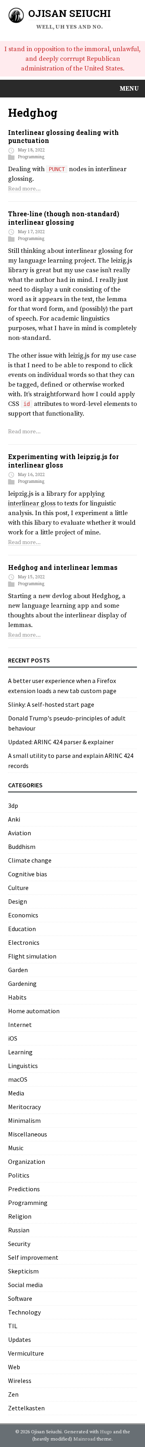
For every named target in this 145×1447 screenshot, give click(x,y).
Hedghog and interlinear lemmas (63, 567)
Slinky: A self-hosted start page (51, 704)
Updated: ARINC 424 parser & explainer (61, 742)
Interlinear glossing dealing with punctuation (63, 136)
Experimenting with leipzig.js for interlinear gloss (63, 460)
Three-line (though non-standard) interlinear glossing (63, 217)
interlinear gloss (32, 503)
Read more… (24, 189)
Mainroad (84, 1439)
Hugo (106, 1432)
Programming (31, 157)
